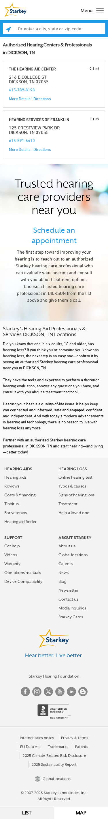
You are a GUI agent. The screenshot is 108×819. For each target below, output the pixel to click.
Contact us (68, 599)
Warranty (12, 563)
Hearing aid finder (20, 521)
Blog (62, 581)
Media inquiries (72, 608)
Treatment (67, 504)
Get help (12, 546)
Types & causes (72, 486)
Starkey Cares (70, 617)
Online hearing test (75, 477)
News (63, 572)
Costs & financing (20, 495)
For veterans (15, 512)
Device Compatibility (23, 581)
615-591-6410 (22, 140)
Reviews (11, 486)
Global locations (73, 554)
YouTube (60, 691)
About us (66, 546)
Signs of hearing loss (76, 495)
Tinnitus (11, 504)
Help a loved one (73, 512)
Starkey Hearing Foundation (54, 676)
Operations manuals (22, 572)
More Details (20, 98)
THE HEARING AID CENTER (32, 68)
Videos (10, 554)
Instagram (36, 691)
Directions (42, 98)
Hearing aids (15, 477)
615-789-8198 (22, 89)
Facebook (25, 691)
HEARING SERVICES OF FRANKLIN (39, 119)
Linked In (71, 691)
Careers (65, 563)
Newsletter (68, 590)
